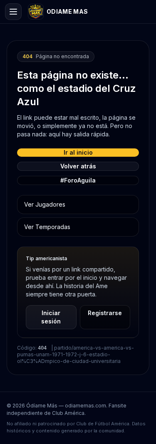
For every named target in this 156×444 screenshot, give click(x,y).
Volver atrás (78, 166)
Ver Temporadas (47, 226)
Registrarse (105, 312)
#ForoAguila (78, 180)
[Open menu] (13, 11)
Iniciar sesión (51, 317)
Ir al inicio (78, 152)
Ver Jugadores (44, 204)
